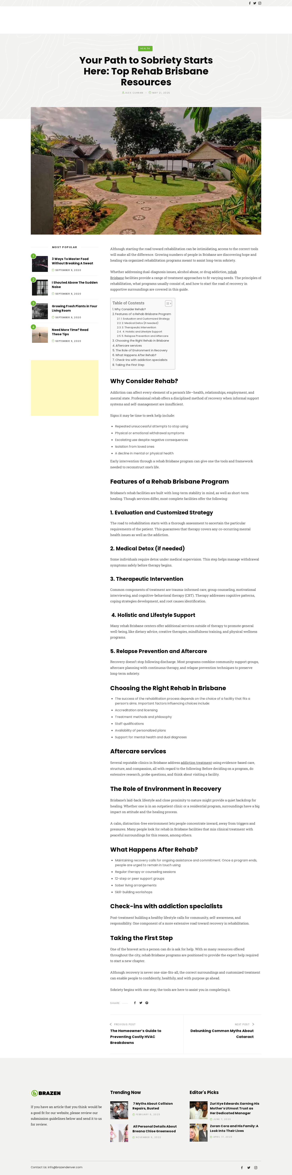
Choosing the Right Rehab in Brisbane (142, 341)
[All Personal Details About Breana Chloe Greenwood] (119, 1133)
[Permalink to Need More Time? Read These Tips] (40, 335)
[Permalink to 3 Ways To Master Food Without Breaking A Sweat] (40, 264)
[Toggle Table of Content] (166, 303)
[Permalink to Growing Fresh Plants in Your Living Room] (40, 312)
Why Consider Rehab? (130, 309)
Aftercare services (129, 346)
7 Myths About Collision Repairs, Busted (152, 1106)
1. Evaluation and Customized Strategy (145, 319)
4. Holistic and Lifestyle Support (142, 331)
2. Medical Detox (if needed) (140, 323)
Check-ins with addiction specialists (141, 360)
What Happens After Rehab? (135, 355)
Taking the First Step (129, 365)
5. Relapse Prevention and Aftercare (145, 336)
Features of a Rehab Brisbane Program (143, 314)
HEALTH (145, 48)
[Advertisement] (64, 388)
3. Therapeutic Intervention (139, 327)
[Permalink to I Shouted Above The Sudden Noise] (40, 288)
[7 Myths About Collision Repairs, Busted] (119, 1111)
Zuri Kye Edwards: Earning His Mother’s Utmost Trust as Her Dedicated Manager (234, 1108)
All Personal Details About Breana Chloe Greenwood (154, 1128)
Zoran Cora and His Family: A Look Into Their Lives (234, 1128)
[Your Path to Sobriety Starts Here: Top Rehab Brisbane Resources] (135, 1002)
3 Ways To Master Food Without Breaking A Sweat (72, 261)
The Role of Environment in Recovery (141, 350)
